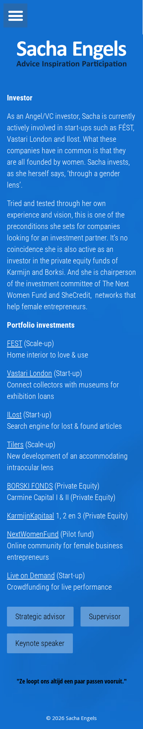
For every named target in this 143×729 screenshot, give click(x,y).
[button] (15, 15)
